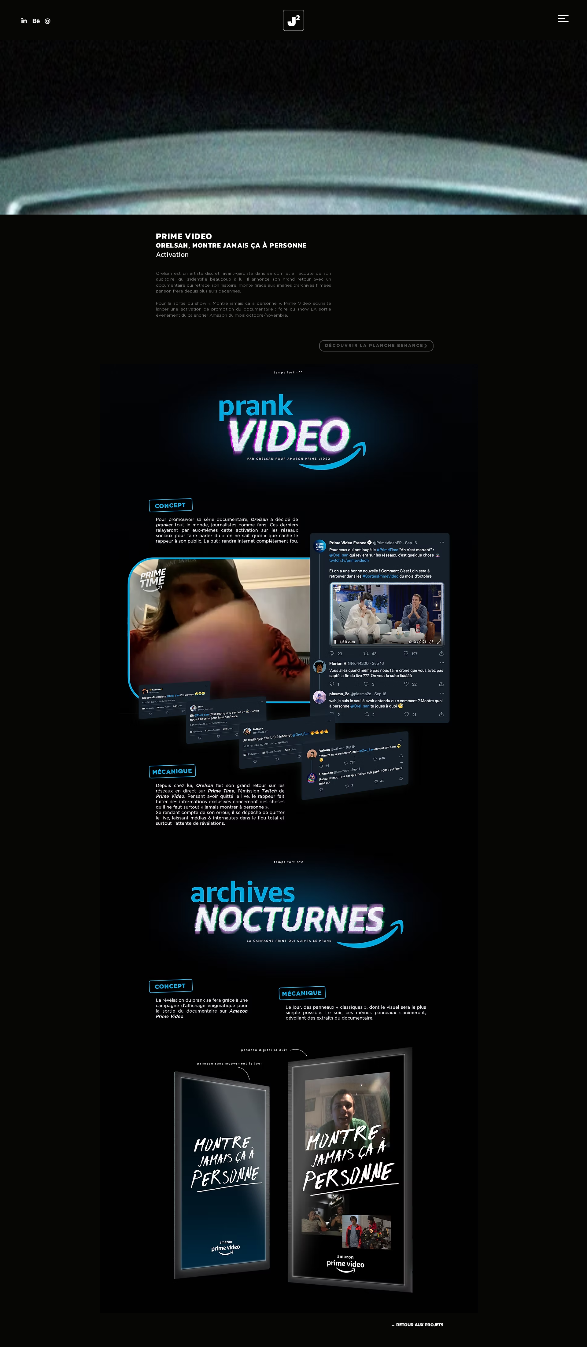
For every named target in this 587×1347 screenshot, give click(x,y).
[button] (563, 18)
